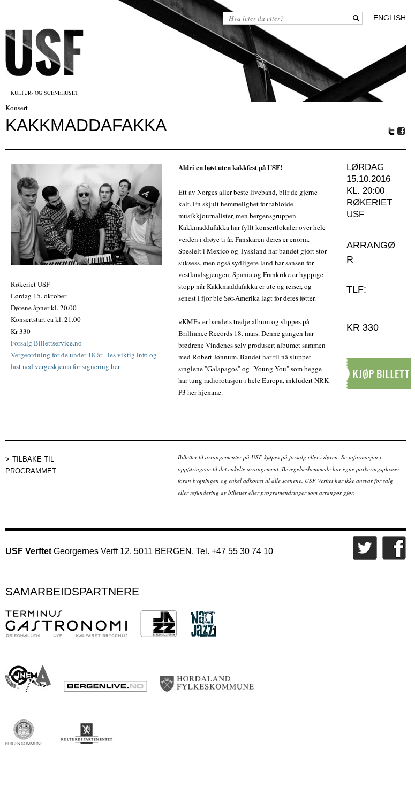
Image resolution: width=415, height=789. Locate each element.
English (389, 17)
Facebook (401, 131)
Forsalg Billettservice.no (46, 343)
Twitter (391, 131)
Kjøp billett (380, 373)
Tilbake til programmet (30, 465)
